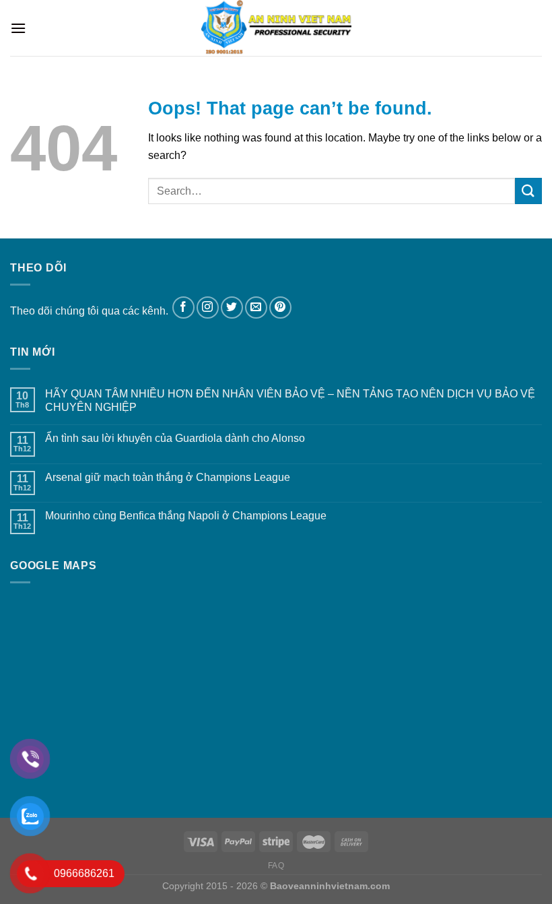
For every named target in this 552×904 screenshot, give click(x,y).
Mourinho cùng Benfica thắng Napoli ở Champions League (185, 515)
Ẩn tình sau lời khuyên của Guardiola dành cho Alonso (175, 438)
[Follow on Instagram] (208, 307)
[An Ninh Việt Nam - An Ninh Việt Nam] (276, 28)
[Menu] (18, 27)
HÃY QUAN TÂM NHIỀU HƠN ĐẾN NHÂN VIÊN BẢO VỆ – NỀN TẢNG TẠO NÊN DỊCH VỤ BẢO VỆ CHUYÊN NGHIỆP (290, 400)
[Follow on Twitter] (232, 307)
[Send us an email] (256, 307)
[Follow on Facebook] (183, 307)
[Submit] (528, 191)
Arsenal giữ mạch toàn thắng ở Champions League (167, 477)
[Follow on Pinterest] (280, 307)
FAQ (276, 865)
